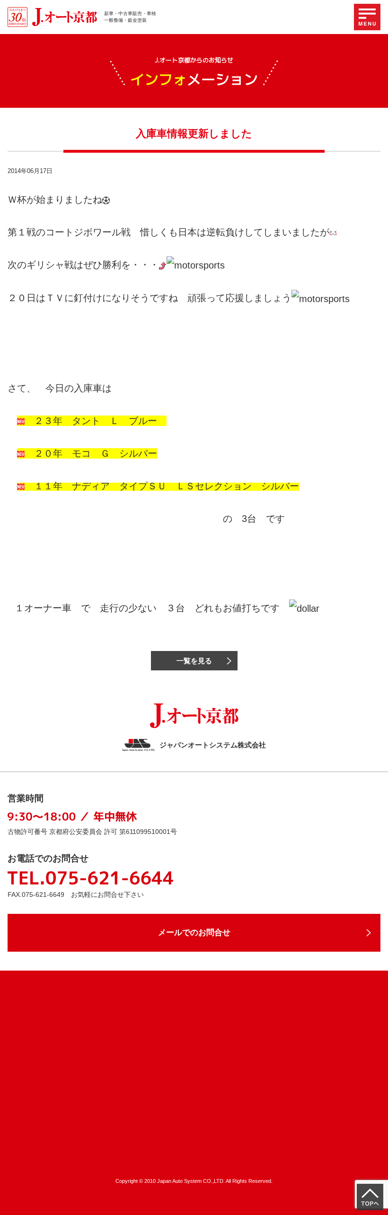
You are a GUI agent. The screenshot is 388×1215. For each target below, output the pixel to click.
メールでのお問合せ (194, 932)
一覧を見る (194, 661)
